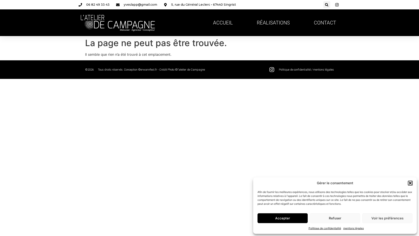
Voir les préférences (387, 218)
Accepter (282, 218)
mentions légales (353, 228)
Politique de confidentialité (325, 228)
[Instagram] (272, 69)
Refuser (335, 218)
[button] (410, 183)
